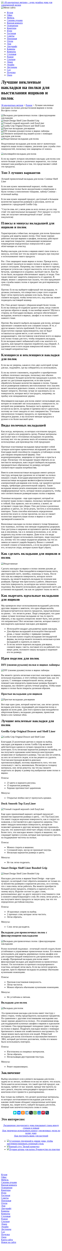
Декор (10, 62)
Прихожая (12, 38)
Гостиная (11, 33)
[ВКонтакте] (19, 1112)
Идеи (9, 31)
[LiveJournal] (47, 1112)
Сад (9, 70)
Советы (10, 36)
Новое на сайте (8, 1242)
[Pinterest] (43, 1112)
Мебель (10, 17)
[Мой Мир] (39, 1112)
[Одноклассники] (23, 1112)
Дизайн (10, 64)
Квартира (11, 28)
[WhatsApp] (35, 1112)
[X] (31, 1112)
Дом (9, 44)
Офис (9, 15)
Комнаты (11, 51)
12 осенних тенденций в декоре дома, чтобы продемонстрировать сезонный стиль (30, 1142)
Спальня (11, 59)
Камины (11, 49)
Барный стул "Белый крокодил (24, 1146)
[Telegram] (27, 1112)
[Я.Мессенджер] (15, 1112)
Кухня (10, 12)
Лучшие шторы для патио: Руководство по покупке (34, 1149)
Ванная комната (15, 23)
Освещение (12, 25)
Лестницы (12, 67)
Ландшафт (12, 46)
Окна (9, 75)
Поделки (11, 72)
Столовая (11, 54)
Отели (10, 41)
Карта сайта (7, 1239)
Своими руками (15, 20)
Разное (10, 57)
